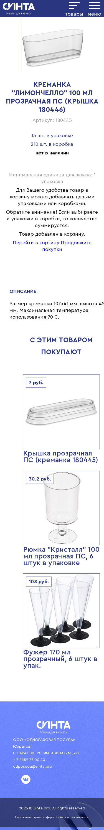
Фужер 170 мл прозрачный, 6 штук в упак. (60, 659)
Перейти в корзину (36, 242)
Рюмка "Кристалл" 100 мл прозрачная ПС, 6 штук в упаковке (61, 556)
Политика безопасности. (72, 817)
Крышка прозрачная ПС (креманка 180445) (60, 457)
